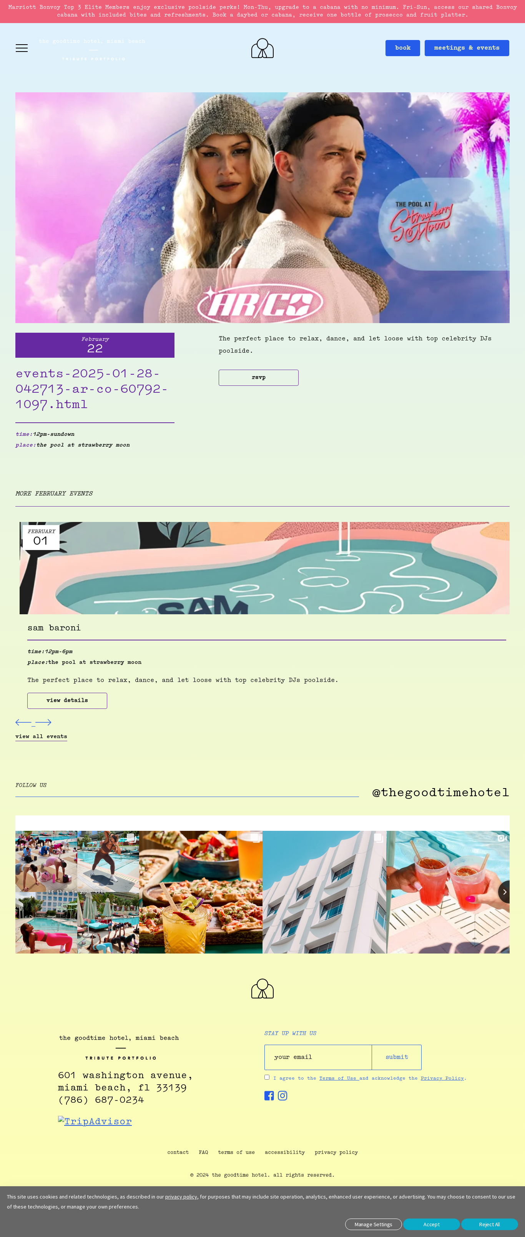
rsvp (259, 377)
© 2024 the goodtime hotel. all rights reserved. (262, 1175)
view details (67, 701)
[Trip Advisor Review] (95, 1122)
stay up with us (290, 1034)
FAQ (203, 1152)
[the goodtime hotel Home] (262, 997)
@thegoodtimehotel (441, 793)
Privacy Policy (442, 1078)
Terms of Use (339, 1078)
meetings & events (467, 48)
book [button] (402, 48)
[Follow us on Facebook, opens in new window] (269, 1098)
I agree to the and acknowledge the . (370, 1078)
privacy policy (336, 1152)
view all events (41, 737)
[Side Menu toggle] (22, 48)
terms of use (236, 1152)
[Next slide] (43, 724)
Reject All (489, 1224)
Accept (432, 1224)
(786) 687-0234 (101, 1100)
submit (396, 1057)
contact (178, 1152)
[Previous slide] (25, 724)
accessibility (285, 1152)
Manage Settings (373, 1224)
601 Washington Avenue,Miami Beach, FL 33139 (125, 1082)
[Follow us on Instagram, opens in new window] (282, 1098)
